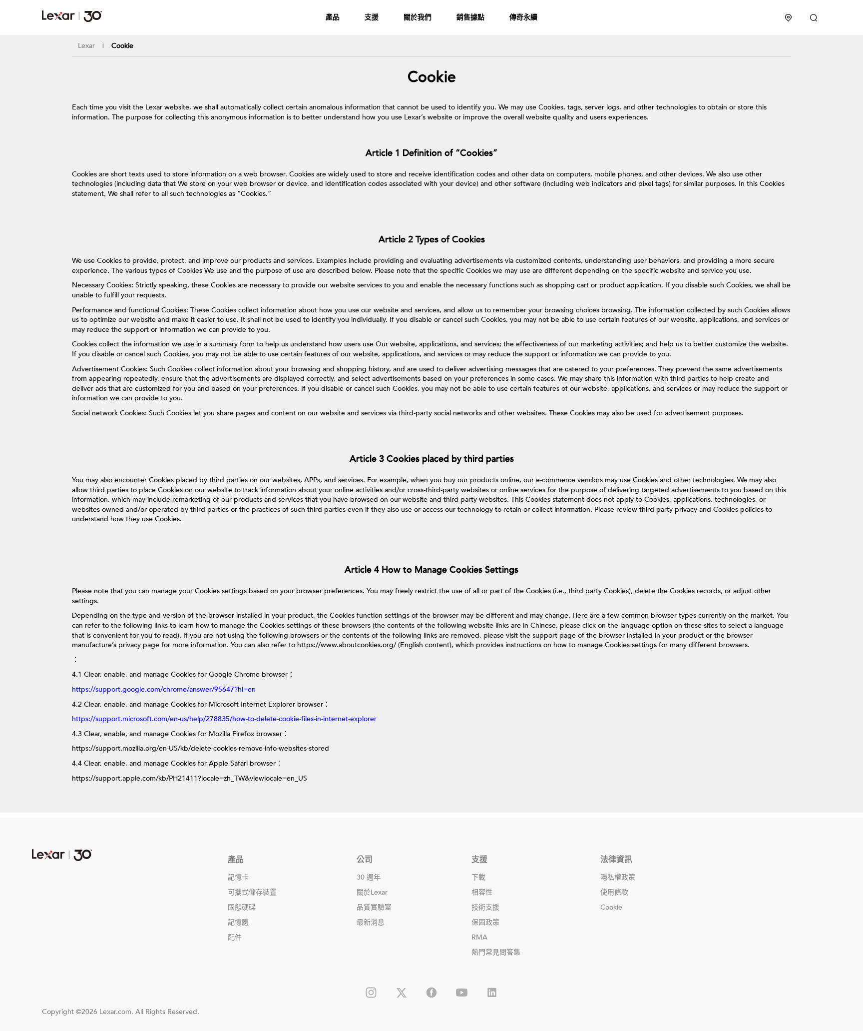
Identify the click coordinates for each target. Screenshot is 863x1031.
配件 (235, 937)
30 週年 (369, 877)
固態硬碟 (242, 907)
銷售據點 (470, 17)
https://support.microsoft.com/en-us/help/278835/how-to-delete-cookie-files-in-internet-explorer (224, 719)
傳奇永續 (523, 17)
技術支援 (485, 907)
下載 (478, 877)
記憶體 (238, 922)
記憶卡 (238, 877)
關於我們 (418, 17)
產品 (333, 17)
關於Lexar (372, 892)
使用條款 (614, 892)
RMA (479, 937)
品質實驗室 (374, 907)
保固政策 (485, 922)
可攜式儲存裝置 (252, 892)
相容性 (481, 892)
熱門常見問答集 (495, 952)
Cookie (611, 907)
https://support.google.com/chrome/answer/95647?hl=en (164, 689)
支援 (372, 17)
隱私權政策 (617, 877)
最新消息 (371, 922)
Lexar (72, 15)
